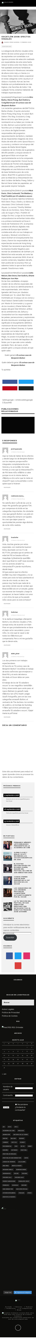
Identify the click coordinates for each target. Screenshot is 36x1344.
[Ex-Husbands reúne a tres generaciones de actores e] (28, 1251)
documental (7, 1146)
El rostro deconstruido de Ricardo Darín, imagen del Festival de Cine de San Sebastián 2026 (23, 868)
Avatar (5, 1138)
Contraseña (8, 1095)
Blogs (19, 1310)
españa (5, 1150)
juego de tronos (9, 1161)
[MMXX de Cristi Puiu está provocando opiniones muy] (17, 1239)
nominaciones (21, 1169)
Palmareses (11, 1308)
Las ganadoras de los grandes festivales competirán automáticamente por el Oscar (22, 892)
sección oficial (21, 1189)
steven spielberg (9, 1192)
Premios (6, 1185)
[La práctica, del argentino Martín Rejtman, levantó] (6, 1240)
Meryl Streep (17, 1165)
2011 (16, 1126)
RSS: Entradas (17, 1027)
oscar (16, 1173)
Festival (24, 1150)
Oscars (24, 1173)
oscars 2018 (19, 1177)
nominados (7, 1173)
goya (26, 1157)
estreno (14, 1150)
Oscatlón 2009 (6, 46)
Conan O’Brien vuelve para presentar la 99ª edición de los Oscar (22, 880)
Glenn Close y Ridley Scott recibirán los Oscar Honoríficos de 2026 (23, 856)
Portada (8, 1307)
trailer (21, 1192)
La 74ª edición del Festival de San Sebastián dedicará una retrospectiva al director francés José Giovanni (22, 906)
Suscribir (10, 937)
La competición (26, 1308)
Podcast (29, 1307)
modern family (8, 1169)
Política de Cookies (10, 1016)
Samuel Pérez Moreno (11, 42)
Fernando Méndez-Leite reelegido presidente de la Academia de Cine (22, 845)
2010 (9, 1126)
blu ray (13, 1138)
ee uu (23, 1146)
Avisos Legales (8, 1009)
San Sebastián (8, 1189)
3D (4, 1126)
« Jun (4, 1074)
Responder (7, 487)
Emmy (30, 1146)
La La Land (22, 1161)
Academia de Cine (9, 1130)
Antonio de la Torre (21, 1134)
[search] (31, 1002)
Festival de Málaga (9, 1153)
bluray (21, 1138)
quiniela (15, 1185)
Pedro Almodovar (9, 1181)
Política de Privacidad (11, 1012)
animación (6, 1134)
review (24, 1185)
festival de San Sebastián (12, 1157)
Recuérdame (22, 1104)
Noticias (19, 1307)
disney (22, 1142)
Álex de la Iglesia (9, 1196)
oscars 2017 (7, 1177)
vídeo (29, 1192)
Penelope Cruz (24, 1181)
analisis (21, 1130)
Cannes (5, 1142)
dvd (16, 1146)
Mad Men (6, 1165)
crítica (14, 1142)
